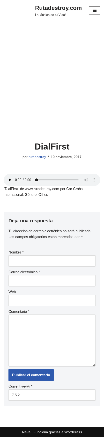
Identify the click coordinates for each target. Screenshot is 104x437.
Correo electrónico (24, 272)
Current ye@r (20, 386)
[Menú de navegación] (94, 10)
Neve (26, 432)
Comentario (18, 311)
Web (12, 292)
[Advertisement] (52, 87)
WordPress (73, 432)
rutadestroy (37, 157)
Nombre (16, 252)
